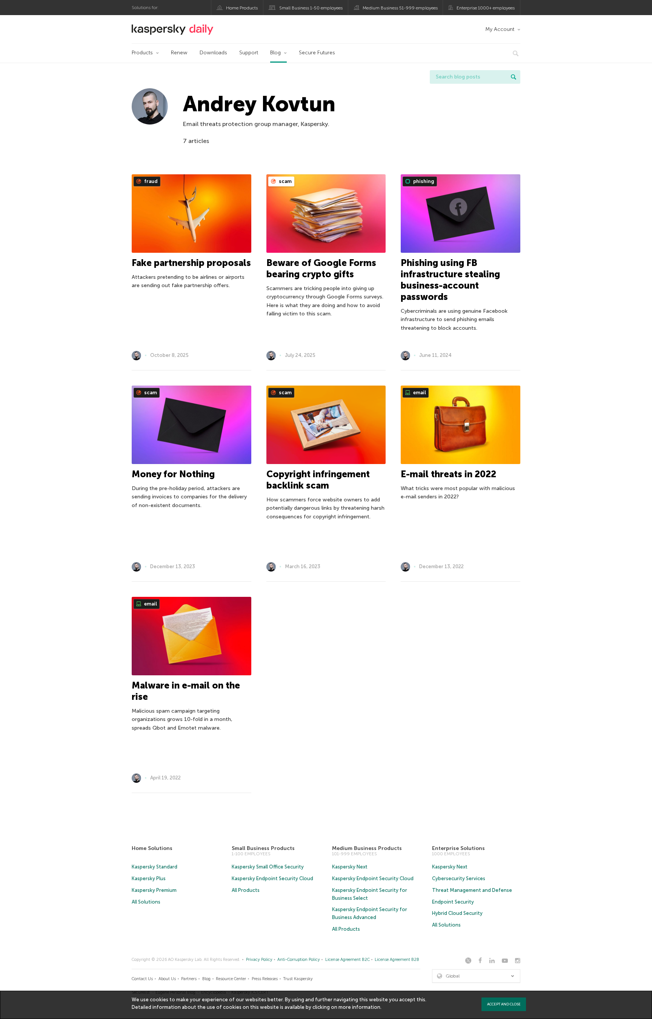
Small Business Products (263, 848)
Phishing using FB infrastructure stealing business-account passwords (450, 279)
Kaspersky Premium (154, 890)
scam (285, 181)
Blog (275, 52)
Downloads (213, 52)
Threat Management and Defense (472, 890)
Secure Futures (317, 52)
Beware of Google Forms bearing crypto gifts (321, 268)
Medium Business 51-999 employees (400, 8)
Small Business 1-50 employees (311, 8)
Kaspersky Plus (149, 878)
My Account (499, 29)
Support (248, 52)
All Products (246, 890)
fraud (150, 181)
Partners (189, 978)
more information (359, 1007)
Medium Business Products (367, 848)
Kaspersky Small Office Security (268, 867)
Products (142, 52)
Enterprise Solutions (458, 848)
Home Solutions (152, 848)
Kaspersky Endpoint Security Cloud (272, 878)
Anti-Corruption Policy (298, 959)
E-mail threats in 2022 (448, 474)
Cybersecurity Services (458, 878)
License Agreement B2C (347, 959)
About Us (167, 978)
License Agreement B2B (397, 959)
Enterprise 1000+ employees (486, 8)
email (419, 392)
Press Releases (265, 978)
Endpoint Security (453, 902)
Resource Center (231, 978)
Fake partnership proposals (191, 262)
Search (513, 77)
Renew (179, 52)
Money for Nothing (173, 474)
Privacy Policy (259, 959)
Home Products (242, 8)
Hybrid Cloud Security (457, 913)
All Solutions (146, 902)
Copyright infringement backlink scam (318, 480)
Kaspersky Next (350, 867)
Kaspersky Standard (154, 867)
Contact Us (142, 978)
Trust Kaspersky (298, 978)
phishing (423, 181)
